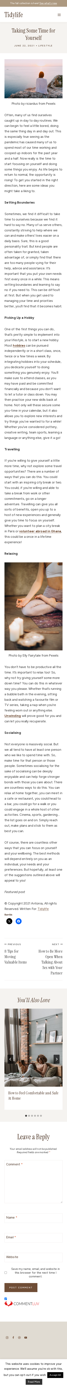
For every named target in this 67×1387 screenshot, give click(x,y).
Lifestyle (45, 45)
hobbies (19, 345)
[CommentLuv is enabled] (33, 1304)
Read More (34, 1381)
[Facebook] (13, 1337)
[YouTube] (25, 1337)
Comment (14, 1164)
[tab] (26, 1116)
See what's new (48, 3)
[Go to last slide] (10, 1059)
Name (11, 1217)
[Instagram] (7, 1337)
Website (12, 1257)
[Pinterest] (19, 1337)
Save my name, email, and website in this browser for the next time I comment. (35, 1272)
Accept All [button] (55, 1375)
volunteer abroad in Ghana (40, 531)
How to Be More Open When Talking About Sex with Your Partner (51, 959)
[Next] (57, 1059)
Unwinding (12, 716)
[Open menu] (59, 15)
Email (11, 1237)
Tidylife (43, 909)
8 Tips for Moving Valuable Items (15, 954)
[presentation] (33, 1048)
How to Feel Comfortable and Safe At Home (33, 1095)
